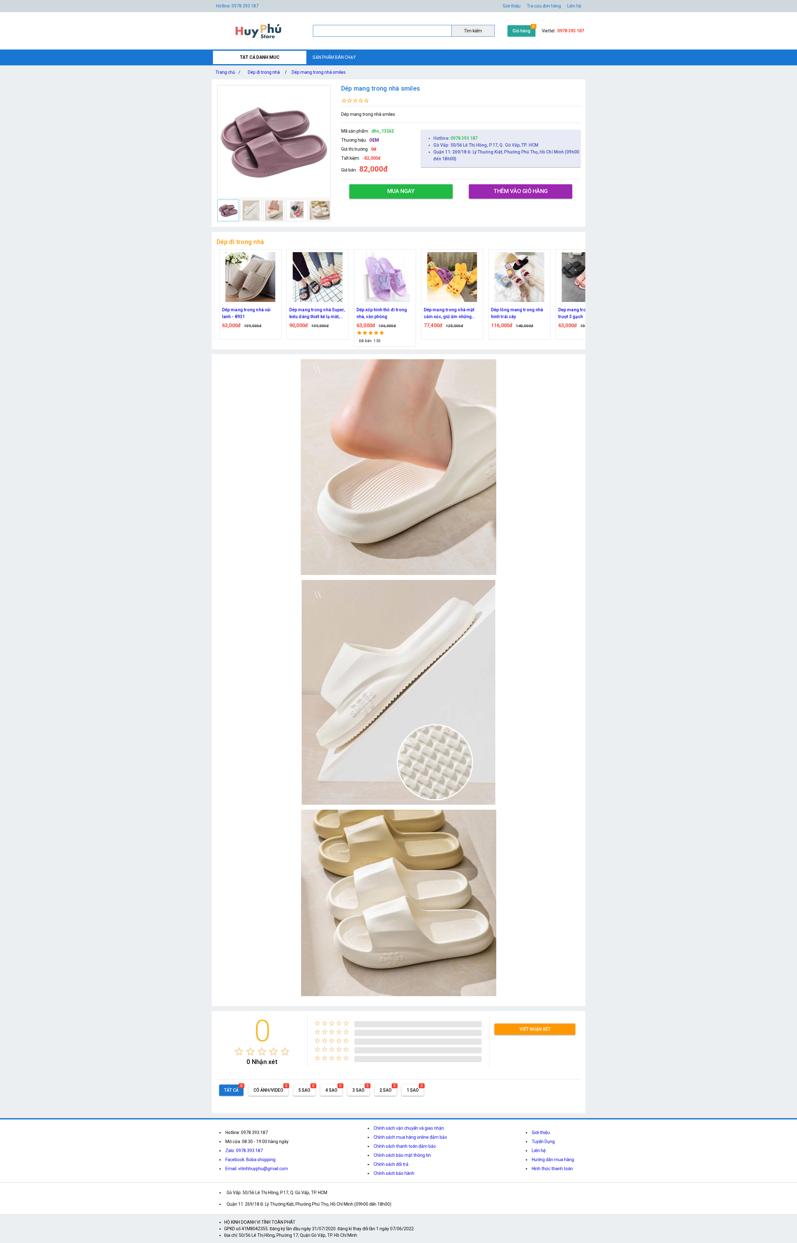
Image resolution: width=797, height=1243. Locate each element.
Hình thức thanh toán (552, 1168)
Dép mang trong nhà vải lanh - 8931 (241, 313)
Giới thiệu (512, 5)
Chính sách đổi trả (391, 1164)
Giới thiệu (541, 1132)
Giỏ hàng (521, 30)
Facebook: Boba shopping (250, 1159)
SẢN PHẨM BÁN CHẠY (334, 57)
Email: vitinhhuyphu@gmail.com (256, 1168)
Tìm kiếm (473, 30)
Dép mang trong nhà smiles (319, 72)
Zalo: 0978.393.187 (244, 1150)
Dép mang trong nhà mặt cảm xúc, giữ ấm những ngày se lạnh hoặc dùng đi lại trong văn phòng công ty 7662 (447, 313)
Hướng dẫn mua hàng (553, 1159)
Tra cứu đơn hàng (544, 5)
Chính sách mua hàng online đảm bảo (410, 1137)
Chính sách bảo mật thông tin (402, 1155)
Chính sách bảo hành (394, 1173)
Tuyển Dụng (543, 1141)
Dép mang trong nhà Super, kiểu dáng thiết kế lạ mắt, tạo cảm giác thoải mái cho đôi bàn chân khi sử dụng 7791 (312, 313)
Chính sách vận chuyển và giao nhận (409, 1128)
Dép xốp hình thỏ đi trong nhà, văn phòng (376, 313)
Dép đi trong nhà (264, 72)
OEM (374, 140)
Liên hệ (574, 5)
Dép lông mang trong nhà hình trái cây (512, 313)
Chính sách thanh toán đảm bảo (405, 1146)
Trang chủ (227, 72)
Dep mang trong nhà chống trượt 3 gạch (581, 313)
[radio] (238, 1051)
